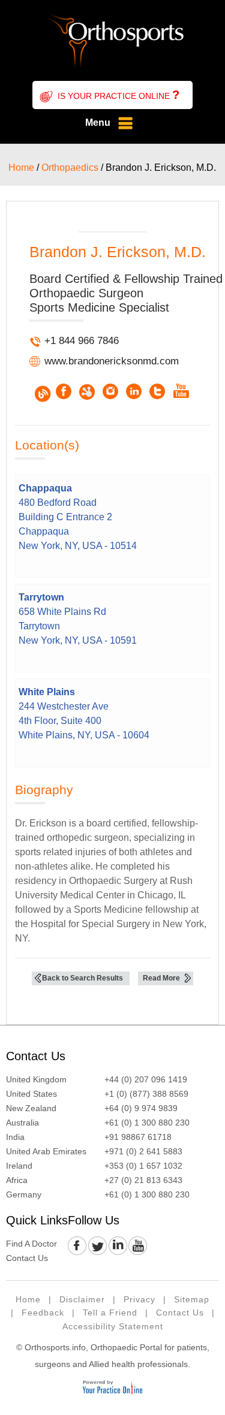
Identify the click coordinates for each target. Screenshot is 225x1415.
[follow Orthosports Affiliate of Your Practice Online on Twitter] (97, 1246)
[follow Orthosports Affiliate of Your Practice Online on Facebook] (78, 1246)
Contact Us (35, 1056)
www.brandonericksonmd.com (111, 361)
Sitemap (191, 1299)
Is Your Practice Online (118, 94)
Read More (161, 978)
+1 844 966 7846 (81, 340)
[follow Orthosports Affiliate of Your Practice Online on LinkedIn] (117, 1246)
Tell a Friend (110, 1312)
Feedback (43, 1312)
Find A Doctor (31, 1243)
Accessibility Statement (112, 1326)
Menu (97, 122)
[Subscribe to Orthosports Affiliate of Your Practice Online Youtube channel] (137, 1246)
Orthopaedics (69, 167)
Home (21, 167)
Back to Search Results (82, 978)
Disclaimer (82, 1299)
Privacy (139, 1299)
